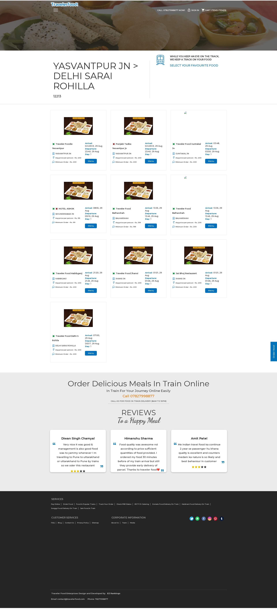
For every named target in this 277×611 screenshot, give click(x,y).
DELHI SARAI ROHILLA (65, 346)
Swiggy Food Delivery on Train (64, 508)
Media (132, 523)
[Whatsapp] (198, 519)
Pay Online (55, 504)
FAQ (53, 523)
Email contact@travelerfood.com (68, 599)
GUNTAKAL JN (182, 153)
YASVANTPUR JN (63, 153)
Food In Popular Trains (86, 504)
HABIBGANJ (61, 279)
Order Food (68, 504)
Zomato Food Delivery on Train (165, 504)
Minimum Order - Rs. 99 (65, 222)
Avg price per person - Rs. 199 (128, 223)
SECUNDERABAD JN (64, 214)
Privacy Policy (83, 523)
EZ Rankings (113, 593)
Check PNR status (124, 504)
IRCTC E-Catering (142, 504)
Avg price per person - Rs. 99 (67, 218)
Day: (87, 154)
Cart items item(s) (213, 10)
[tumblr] (221, 519)
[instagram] (209, 519)
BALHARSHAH (122, 218)
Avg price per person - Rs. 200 (68, 158)
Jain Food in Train (87, 508)
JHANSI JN (120, 279)
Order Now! (273, 351)
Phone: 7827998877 (98, 599)
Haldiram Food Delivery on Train (195, 504)
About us (115, 523)
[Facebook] (203, 519)
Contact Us (69, 523)
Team (124, 523)
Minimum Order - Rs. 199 (126, 227)
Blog (60, 523)
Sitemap (95, 523)
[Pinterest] (215, 519)
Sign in (193, 10)
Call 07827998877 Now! (171, 10)
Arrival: (88, 143)
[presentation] (135, 479)
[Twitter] (192, 519)
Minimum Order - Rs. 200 (65, 162)
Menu (91, 161)
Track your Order (106, 504)
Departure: (91, 149)
